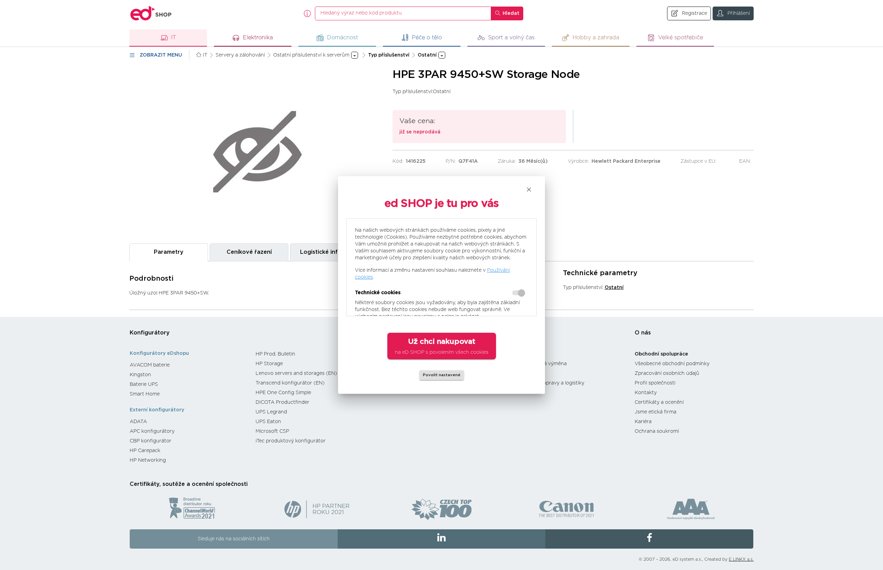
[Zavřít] (529, 189)
